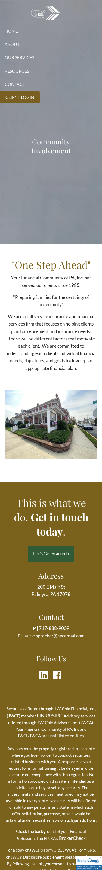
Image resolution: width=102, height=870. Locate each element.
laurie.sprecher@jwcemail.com (54, 636)
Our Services (19, 57)
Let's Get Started (51, 553)
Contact (15, 84)
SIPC (57, 715)
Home (11, 30)
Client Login (19, 97)
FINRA (44, 715)
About (12, 44)
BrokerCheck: (73, 838)
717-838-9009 (54, 628)
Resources (17, 70)
